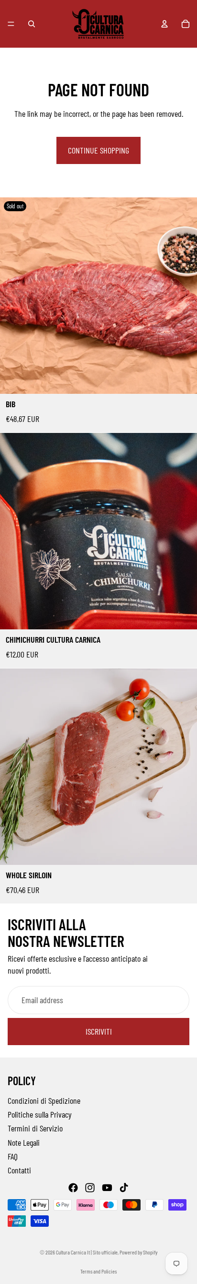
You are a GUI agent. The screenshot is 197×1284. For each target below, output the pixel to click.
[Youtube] (107, 1187)
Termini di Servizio (35, 1128)
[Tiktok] (124, 1187)
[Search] (31, 23)
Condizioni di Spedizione (44, 1100)
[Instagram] (90, 1187)
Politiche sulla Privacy (40, 1114)
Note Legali (24, 1142)
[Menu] (11, 24)
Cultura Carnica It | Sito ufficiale (87, 1252)
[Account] (164, 23)
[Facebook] (73, 1187)
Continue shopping (98, 150)
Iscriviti (99, 1032)
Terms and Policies (98, 1271)
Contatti (19, 1170)
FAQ (13, 1156)
